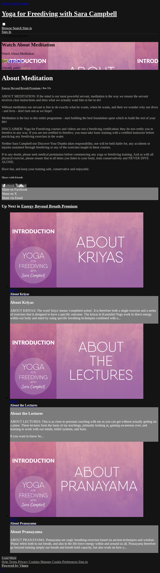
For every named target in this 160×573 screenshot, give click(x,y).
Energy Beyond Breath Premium (21, 88)
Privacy (23, 562)
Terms (13, 562)
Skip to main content (15, 3)
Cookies (34, 562)
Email (22, 185)
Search (17, 28)
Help (5, 562)
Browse (7, 28)
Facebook (8, 185)
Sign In (6, 32)
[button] (3, 24)
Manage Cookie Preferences (59, 562)
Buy (5, 61)
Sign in (27, 28)
